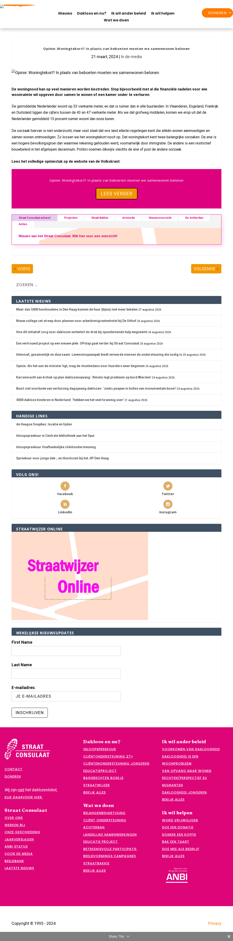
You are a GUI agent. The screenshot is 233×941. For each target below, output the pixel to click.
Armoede (128, 217)
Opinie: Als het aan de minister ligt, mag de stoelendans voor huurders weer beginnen (80, 366)
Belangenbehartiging (104, 813)
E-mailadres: (23, 687)
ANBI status (16, 846)
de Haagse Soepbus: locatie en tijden (44, 424)
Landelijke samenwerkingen (110, 834)
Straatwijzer (96, 785)
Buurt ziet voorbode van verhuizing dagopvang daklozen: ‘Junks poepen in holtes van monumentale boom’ (96, 388)
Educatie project (100, 841)
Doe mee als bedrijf (180, 849)
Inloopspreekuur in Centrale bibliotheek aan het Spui (55, 435)
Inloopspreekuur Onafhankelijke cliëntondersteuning (56, 447)
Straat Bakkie (99, 217)
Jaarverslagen (19, 839)
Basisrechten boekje (103, 778)
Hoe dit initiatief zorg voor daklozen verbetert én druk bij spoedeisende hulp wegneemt (81, 332)
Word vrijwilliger (180, 820)
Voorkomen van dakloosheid (191, 749)
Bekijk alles (94, 792)
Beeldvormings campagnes (109, 856)
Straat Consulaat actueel (34, 217)
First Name (22, 642)
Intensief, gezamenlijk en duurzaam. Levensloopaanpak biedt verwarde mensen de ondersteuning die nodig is (99, 354)
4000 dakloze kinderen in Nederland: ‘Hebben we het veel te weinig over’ (70, 400)
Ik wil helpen (163, 14)
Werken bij (15, 825)
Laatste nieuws (19, 868)
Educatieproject (100, 771)
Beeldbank (14, 861)
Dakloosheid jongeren (184, 792)
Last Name (22, 664)
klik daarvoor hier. (24, 797)
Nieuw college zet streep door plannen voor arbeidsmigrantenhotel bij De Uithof (76, 321)
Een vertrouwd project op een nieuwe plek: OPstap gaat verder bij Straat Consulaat (77, 343)
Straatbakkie (96, 863)
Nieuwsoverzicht (160, 217)
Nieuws (65, 14)
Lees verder (116, 193)
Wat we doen (116, 21)
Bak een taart (175, 841)
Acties (23, 224)
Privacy (214, 923)
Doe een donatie (177, 827)
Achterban (94, 827)
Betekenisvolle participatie (110, 849)
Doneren (217, 12)
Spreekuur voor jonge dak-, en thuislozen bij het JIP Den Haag (62, 458)
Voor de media (19, 853)
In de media (131, 56)
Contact (14, 769)
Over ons (14, 817)
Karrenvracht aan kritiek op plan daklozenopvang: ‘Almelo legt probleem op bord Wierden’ (83, 377)
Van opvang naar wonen (186, 771)
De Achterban (194, 217)
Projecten (70, 217)
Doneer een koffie (179, 834)
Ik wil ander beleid (128, 14)
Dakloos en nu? (91, 14)
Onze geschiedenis (22, 832)
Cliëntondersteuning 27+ (108, 756)
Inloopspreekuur (99, 749)
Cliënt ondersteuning (104, 820)
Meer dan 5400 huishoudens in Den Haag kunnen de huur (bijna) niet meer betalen (77, 309)
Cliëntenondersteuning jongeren (116, 763)
